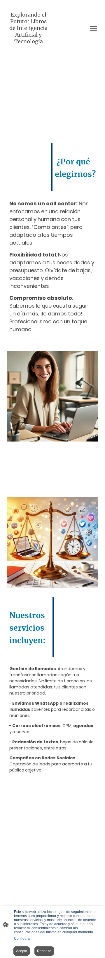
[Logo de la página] (28, 50)
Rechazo (44, 951)
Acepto (21, 951)
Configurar (22, 939)
